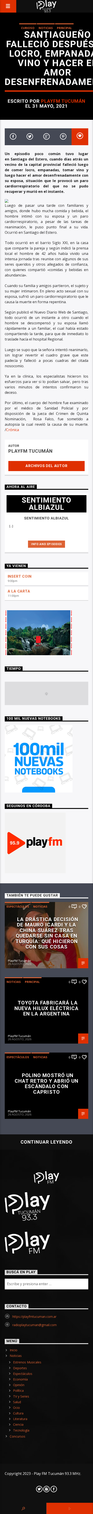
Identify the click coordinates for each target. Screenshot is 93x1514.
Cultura (18, 1413)
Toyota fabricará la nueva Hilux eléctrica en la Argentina (46, 1008)
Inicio (13, 1350)
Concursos (17, 1436)
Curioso (28, 28)
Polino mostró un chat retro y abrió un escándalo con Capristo (47, 1083)
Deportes (20, 1368)
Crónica (12, 429)
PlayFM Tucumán (63, 101)
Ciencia (18, 1424)
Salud (17, 1402)
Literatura (20, 1419)
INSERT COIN (20, 576)
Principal (64, 28)
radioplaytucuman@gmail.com (34, 1325)
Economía (20, 1379)
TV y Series (21, 1396)
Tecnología (21, 1430)
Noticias (46, 28)
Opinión (18, 1385)
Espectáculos (18, 906)
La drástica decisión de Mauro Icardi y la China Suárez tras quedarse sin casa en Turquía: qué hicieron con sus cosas (46, 933)
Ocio (16, 1407)
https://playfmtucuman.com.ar (34, 1316)
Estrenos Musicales (27, 1362)
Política (18, 1390)
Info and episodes (46, 544)
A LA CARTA (19, 591)
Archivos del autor (46, 466)
